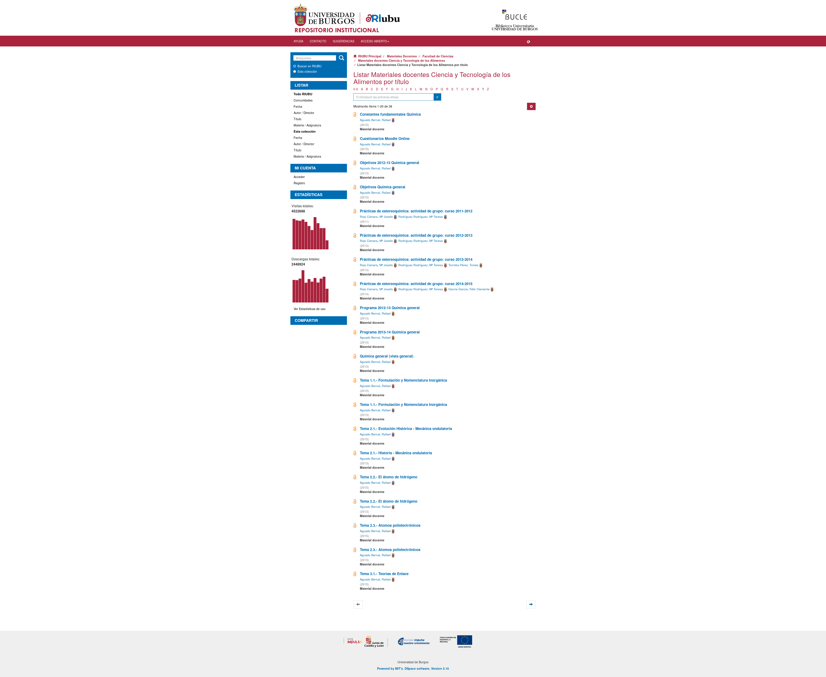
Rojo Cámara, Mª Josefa (376, 217)
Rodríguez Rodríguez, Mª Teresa (420, 217)
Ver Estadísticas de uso (309, 309)
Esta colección (307, 71)
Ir (437, 97)
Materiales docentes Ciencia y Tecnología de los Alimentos (401, 60)
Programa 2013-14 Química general (390, 332)
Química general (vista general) (386, 356)
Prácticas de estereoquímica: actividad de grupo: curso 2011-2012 (416, 210)
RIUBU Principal (369, 56)
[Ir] (341, 58)
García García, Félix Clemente (469, 289)
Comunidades (303, 100)
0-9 (355, 89)
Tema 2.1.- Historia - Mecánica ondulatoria (396, 452)
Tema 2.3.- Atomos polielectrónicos (390, 525)
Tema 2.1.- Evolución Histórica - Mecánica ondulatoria (406, 428)
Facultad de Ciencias (437, 56)
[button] (528, 41)
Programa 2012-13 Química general (390, 307)
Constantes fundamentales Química (390, 114)
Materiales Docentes (402, 56)
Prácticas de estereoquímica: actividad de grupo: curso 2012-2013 (416, 235)
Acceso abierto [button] (374, 41)
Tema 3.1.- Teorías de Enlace (384, 573)
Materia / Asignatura (307, 125)
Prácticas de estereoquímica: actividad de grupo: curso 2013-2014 (416, 259)
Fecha (298, 106)
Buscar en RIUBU (309, 66)
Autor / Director (304, 113)
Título (297, 119)
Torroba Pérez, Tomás (463, 265)
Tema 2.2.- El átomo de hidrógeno (388, 476)
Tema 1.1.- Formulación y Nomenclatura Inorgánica (403, 380)
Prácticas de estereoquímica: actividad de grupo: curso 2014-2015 (416, 283)
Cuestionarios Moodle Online (385, 138)
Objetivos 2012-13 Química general (389, 162)
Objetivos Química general (382, 186)
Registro (299, 183)
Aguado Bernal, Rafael (375, 120)
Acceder (299, 177)
